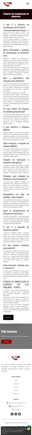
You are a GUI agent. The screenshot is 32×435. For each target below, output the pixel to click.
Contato (6, 341)
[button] (27, 3)
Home (16, 380)
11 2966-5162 (17, 409)
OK (29, 428)
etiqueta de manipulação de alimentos (15, 30)
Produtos (16, 387)
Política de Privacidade (17, 430)
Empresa (16, 383)
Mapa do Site (16, 393)
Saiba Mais (8, 317)
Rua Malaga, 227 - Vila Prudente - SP (16, 403)
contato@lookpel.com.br (16, 406)
